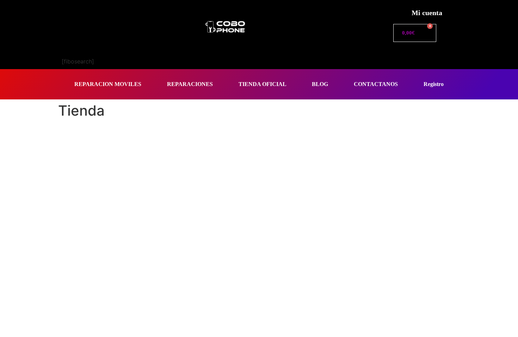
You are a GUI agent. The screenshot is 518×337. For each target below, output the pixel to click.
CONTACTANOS (376, 84)
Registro (434, 84)
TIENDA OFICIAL (262, 84)
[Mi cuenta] (398, 11)
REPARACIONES (190, 84)
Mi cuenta (427, 13)
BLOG (320, 84)
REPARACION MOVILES (107, 84)
